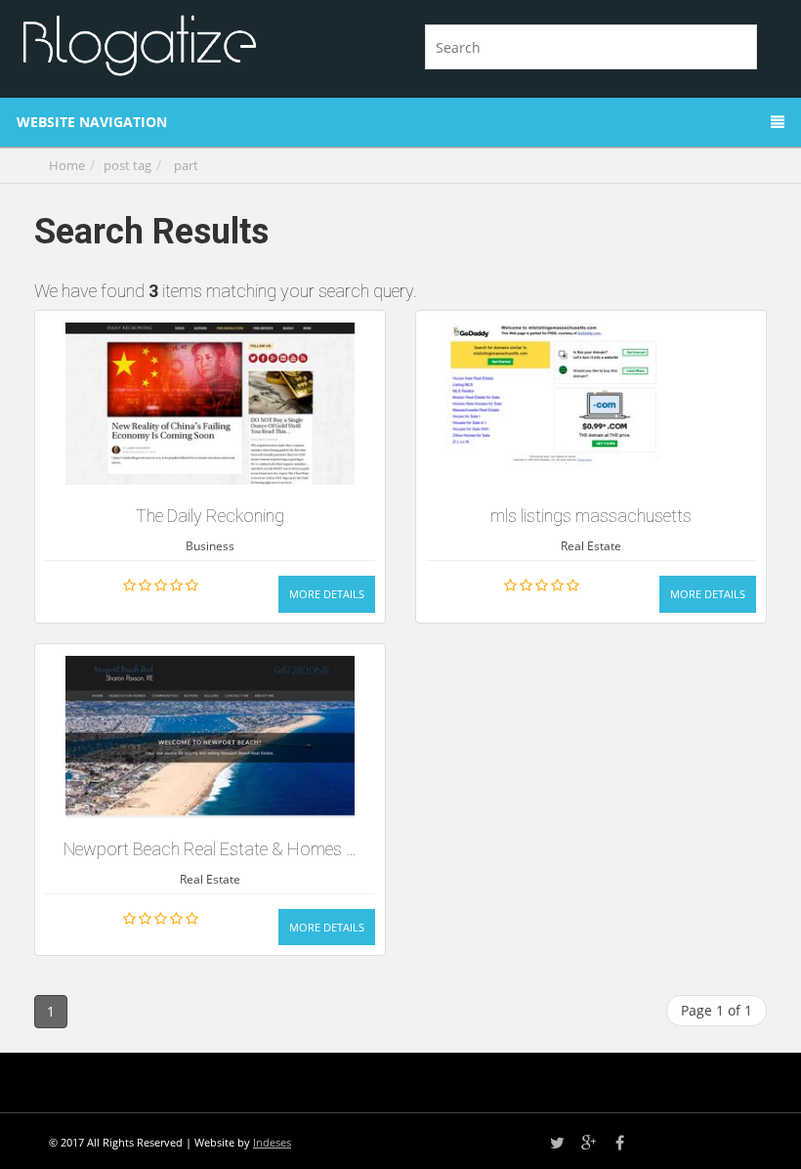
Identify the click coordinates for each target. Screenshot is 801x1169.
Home (67, 165)
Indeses (272, 1142)
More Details (326, 593)
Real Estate (591, 546)
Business (210, 546)
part (186, 165)
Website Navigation (92, 121)
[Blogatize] (203, 43)
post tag (127, 165)
